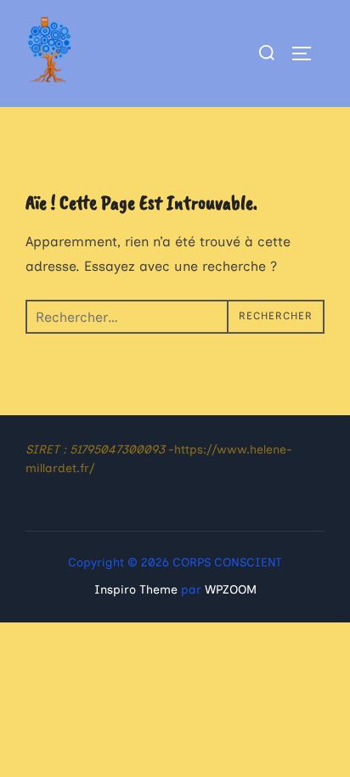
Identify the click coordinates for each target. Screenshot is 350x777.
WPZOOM (231, 590)
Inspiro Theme (136, 590)
